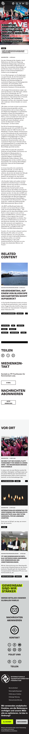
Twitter (9, 644)
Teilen (7, 350)
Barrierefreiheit (13, 688)
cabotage (20, 325)
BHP (13, 325)
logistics (18, 576)
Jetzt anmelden (8, 402)
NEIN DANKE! (22, 722)
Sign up (14, 611)
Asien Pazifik (14, 332)
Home (3, 48)
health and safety (7, 576)
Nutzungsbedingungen (15, 691)
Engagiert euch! (23, 3)
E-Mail (8, 383)
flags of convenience (8, 313)
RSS (19, 649)
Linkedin (9, 649)
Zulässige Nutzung (14, 697)
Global (23, 332)
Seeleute (20, 313)
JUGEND (17, 481)
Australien (5, 325)
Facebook (14, 644)
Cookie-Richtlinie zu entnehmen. (9, 731)
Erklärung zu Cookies (15, 694)
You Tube (19, 644)
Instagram (14, 649)
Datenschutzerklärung (15, 700)
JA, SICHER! (7, 722)
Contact (14, 631)
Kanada (4, 329)
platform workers (7, 481)
